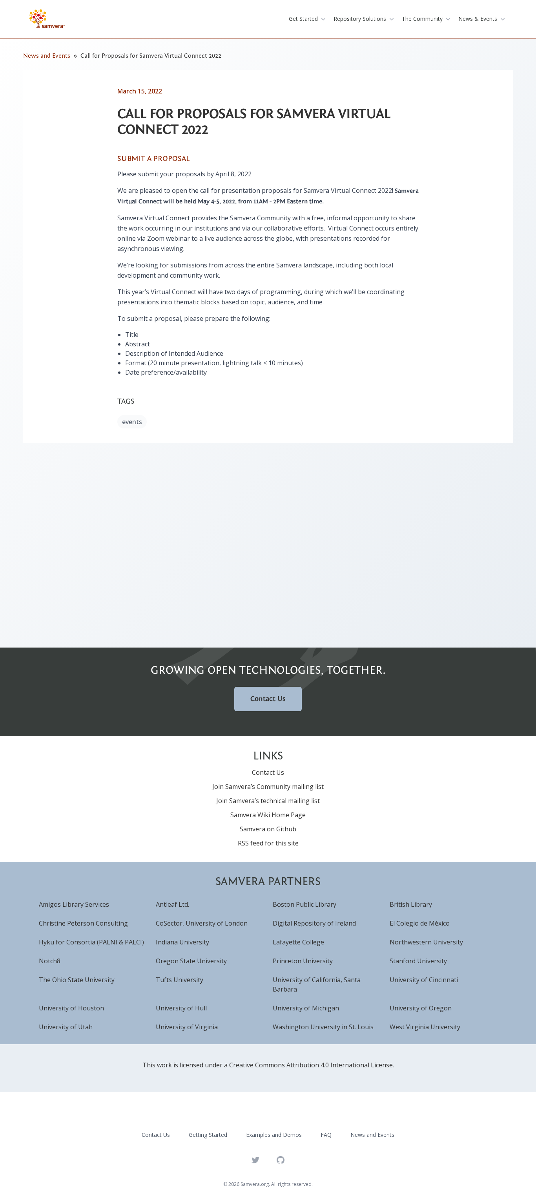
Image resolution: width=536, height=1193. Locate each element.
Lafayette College (298, 942)
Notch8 (49, 961)
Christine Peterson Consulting (83, 923)
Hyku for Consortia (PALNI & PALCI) (91, 942)
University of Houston (71, 1008)
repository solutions (360, 18)
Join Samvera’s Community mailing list (268, 786)
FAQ (326, 1134)
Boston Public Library (304, 904)
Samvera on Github (268, 829)
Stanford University (418, 961)
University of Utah (66, 1027)
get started (303, 18)
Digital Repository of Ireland (314, 923)
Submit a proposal (153, 158)
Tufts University (179, 979)
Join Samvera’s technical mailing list (268, 800)
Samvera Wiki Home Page (268, 815)
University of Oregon (421, 1008)
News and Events (46, 55)
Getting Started (208, 1134)
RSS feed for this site (268, 843)
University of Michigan (306, 1008)
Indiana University (182, 942)
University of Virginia (187, 1027)
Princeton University (303, 961)
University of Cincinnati (424, 979)
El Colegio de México (420, 923)
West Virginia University (425, 1027)
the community (422, 18)
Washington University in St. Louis (323, 1027)
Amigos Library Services (74, 904)
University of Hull (181, 1008)
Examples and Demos (274, 1134)
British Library (411, 904)
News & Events (477, 18)
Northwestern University (426, 942)
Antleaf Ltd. (172, 904)
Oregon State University (191, 961)
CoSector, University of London (202, 923)
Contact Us (268, 699)
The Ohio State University (77, 979)
